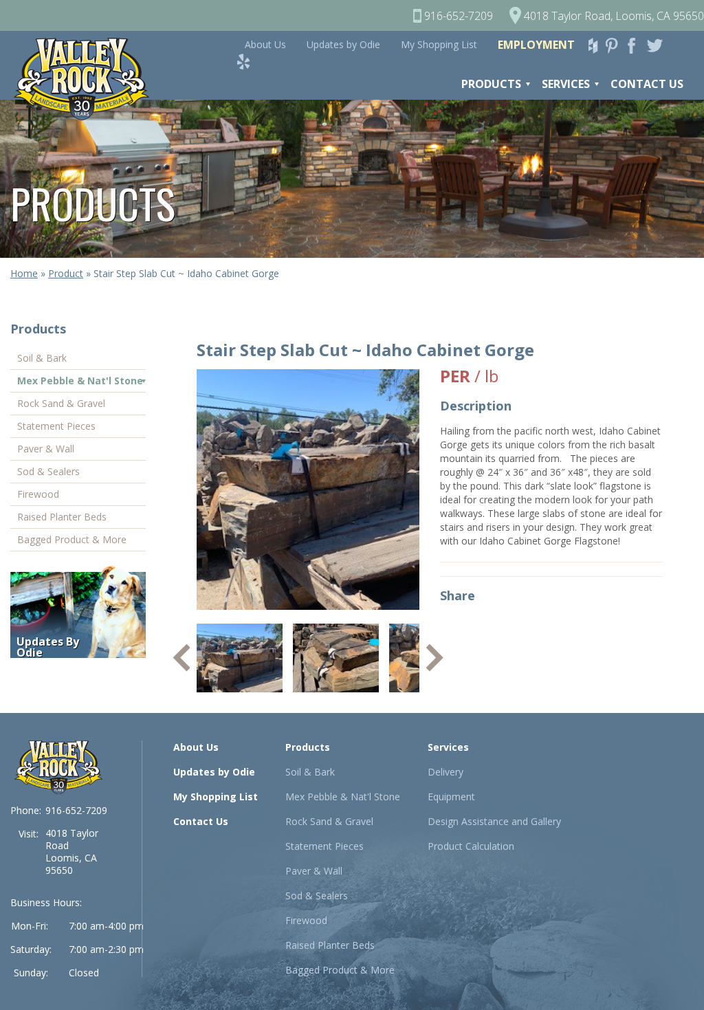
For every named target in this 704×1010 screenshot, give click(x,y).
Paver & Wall (45, 448)
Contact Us (646, 83)
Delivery (445, 771)
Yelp (247, 61)
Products (491, 83)
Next (434, 658)
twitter (657, 46)
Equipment (451, 796)
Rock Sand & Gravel (61, 403)
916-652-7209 (76, 810)
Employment (536, 45)
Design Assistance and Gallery (494, 821)
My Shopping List (439, 44)
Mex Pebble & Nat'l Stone (80, 380)
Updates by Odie (343, 44)
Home (24, 273)
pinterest (616, 46)
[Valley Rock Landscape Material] (58, 766)
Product (65, 273)
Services (566, 83)
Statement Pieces (56, 425)
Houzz (595, 46)
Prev (181, 658)
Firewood (38, 494)
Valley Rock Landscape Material (88, 79)
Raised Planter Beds (62, 516)
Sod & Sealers (48, 471)
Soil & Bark (42, 357)
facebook (636, 46)
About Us (265, 44)
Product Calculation (471, 846)
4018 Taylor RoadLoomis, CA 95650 (71, 851)
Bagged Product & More (71, 539)
